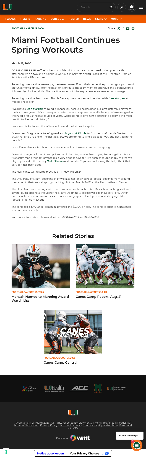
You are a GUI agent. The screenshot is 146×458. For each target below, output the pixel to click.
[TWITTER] (118, 28)
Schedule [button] (57, 19)
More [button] (114, 19)
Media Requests (119, 422)
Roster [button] (74, 19)
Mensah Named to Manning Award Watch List (40, 299)
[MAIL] (127, 28)
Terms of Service (70, 425)
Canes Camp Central (60, 363)
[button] (141, 7)
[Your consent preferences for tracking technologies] (6, 451)
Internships (100, 422)
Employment (82, 422)
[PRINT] (132, 28)
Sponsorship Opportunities (100, 425)
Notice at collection (50, 453)
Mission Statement (26, 425)
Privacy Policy (49, 425)
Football (11, 19)
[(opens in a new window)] (29, 388)
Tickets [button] (25, 19)
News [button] (87, 19)
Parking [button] (40, 19)
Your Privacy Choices (84, 453)
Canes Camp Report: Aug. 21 (98, 297)
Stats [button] (99, 19)
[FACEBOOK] (122, 28)
